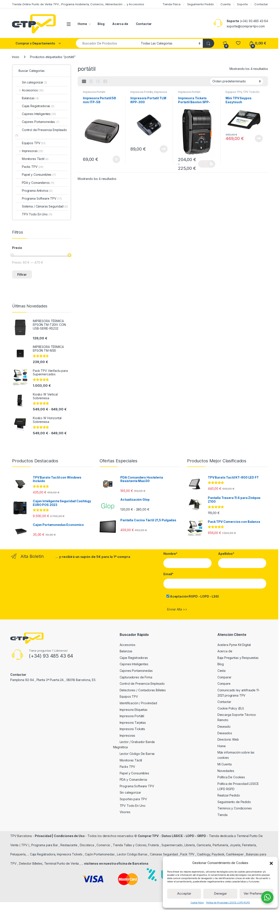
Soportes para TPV (133, 799)
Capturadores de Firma (136, 677)
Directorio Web (228, 739)
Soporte (242, 4)
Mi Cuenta (224, 764)
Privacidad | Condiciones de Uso (60, 836)
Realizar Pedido (228, 795)
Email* (168, 574)
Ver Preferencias (256, 893)
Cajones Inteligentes (39, 114)
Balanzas (30, 98)
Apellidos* (226, 553)
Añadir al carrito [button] (115, 159)
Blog (101, 24)
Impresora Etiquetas (133, 709)
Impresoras (32, 151)
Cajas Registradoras (38, 106)
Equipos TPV (234, 92)
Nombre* (170, 553)
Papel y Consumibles (39, 174)
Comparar (224, 677)
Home (82, 24)
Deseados (224, 733)
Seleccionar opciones (206, 164)
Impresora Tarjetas (133, 722)
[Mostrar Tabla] (84, 81)
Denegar (220, 893)
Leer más (164, 149)
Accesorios (33, 90)
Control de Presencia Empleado (41, 132)
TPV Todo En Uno (37, 214)
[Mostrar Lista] (98, 81)
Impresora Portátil (94, 92)
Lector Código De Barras (137, 754)
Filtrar (22, 274)
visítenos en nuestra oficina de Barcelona (116, 863)
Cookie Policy (197, 902)
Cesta (221, 670)
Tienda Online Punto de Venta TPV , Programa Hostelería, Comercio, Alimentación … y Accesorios (78, 4)
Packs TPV (32, 167)
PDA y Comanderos (38, 182)
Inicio (15, 57)
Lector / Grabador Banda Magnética (134, 744)
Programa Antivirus (37, 190)
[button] (271, 863)
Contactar (261, 4)
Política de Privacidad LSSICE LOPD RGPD (228, 902)
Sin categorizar (34, 82)
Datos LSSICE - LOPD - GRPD (184, 836)
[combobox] (107, 43)
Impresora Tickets (132, 729)
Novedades (225, 771)
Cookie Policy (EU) (230, 708)
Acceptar (184, 893)
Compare (224, 683)
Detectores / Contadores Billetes (143, 690)
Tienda (222, 815)
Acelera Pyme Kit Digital (234, 645)
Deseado (224, 726)
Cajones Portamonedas (40, 122)
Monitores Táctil (35, 159)
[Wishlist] (238, 43)
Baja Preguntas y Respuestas (238, 658)
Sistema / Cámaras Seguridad (45, 206)
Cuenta (225, 4)
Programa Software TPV (42, 198)
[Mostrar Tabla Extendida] (91, 81)
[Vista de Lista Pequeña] (105, 81)
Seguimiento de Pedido (234, 802)
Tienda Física (171, 4)
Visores (125, 812)
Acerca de (120, 24)
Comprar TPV (148, 836)
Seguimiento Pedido (200, 4)
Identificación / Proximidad (138, 703)
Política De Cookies (231, 777)
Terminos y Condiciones (234, 808)
